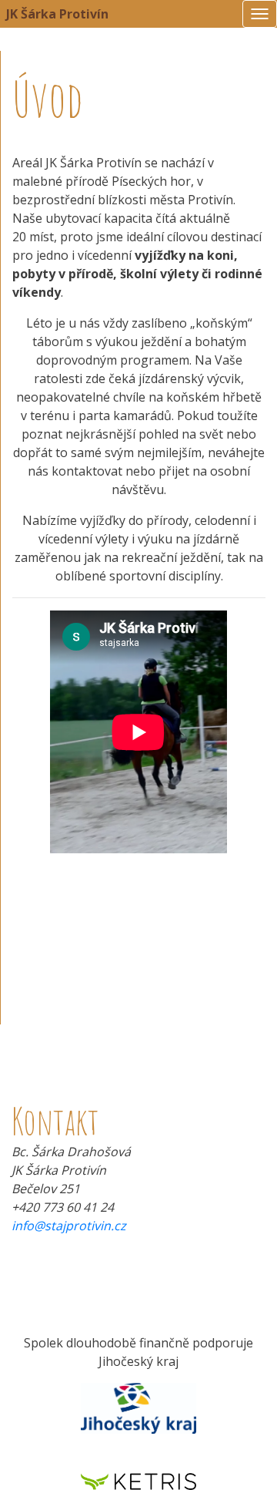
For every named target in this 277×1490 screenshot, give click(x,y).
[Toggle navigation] (259, 14)
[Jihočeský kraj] (138, 1407)
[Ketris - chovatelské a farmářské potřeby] (138, 1480)
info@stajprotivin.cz (69, 1225)
